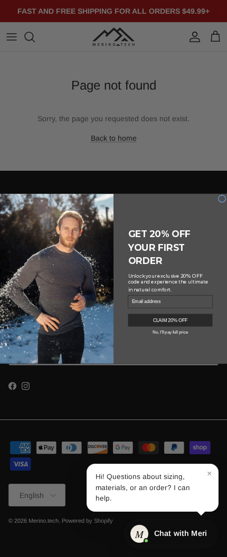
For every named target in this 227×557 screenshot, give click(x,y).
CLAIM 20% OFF (170, 319)
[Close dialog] (222, 199)
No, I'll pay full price (170, 332)
